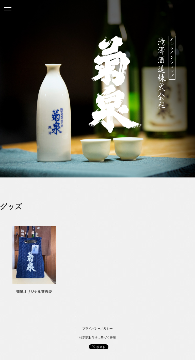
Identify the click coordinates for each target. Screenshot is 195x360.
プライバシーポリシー (97, 328)
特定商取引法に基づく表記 (97, 337)
